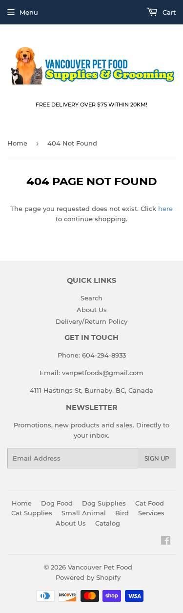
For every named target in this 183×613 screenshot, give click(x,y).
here (165, 208)
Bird (122, 513)
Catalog (107, 523)
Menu (29, 12)
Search (91, 298)
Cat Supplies (31, 513)
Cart (168, 12)
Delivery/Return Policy (91, 321)
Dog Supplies (104, 503)
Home (17, 143)
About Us (92, 310)
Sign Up (156, 458)
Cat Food (149, 503)
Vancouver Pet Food (100, 567)
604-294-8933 (104, 355)
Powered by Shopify (88, 577)
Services (151, 513)
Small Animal (83, 513)
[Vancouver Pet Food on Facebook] (166, 542)
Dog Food (57, 503)
